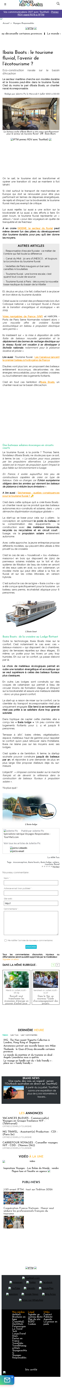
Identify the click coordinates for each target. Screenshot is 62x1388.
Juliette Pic (21, 94)
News (5, 1035)
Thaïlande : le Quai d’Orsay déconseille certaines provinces (29, 1050)
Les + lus (14, 1035)
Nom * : (7, 878)
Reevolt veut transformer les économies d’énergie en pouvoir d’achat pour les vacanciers (16, 999)
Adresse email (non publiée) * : (18, 888)
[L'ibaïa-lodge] (31, 794)
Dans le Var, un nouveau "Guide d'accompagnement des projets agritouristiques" (45, 999)
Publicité (48, 1317)
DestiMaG (17, 1324)
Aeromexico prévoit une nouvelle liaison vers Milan (29, 1046)
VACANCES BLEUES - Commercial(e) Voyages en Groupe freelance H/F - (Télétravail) (26, 1121)
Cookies (32, 1324)
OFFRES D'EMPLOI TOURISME (17, 1126)
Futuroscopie (19, 1326)
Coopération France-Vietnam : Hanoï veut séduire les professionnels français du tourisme (28, 1211)
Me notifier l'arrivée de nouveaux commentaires (30, 940)
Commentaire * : (11, 909)
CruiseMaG (18, 1322)
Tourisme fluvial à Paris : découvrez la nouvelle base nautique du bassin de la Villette (30, 283)
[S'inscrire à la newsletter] (7, 1380)
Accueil (6, 23)
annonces (31, 1113)
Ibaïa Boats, (48, 382)
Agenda (48, 1319)
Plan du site (34, 1319)
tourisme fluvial (52, 864)
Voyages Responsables (23, 23)
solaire (56, 862)
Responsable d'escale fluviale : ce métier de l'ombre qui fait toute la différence (29, 252)
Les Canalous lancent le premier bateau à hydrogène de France (31, 359)
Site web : (8, 898)
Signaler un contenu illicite (35, 1315)
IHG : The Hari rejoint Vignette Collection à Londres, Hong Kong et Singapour (26, 1041)
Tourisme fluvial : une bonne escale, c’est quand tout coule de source (27, 275)
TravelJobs (17, 1343)
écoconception (20, 862)
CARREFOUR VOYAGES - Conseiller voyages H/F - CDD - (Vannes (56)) (30, 1144)
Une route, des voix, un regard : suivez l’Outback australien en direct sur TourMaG (31, 1082)
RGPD (31, 1322)
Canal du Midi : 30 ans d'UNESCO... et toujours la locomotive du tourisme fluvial (30, 260)
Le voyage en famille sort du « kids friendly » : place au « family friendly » (28, 1062)
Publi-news (31, 1182)
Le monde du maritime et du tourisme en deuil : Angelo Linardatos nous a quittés (28, 1056)
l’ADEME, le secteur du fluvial (35, 228)
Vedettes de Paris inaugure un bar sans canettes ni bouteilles (26, 268)
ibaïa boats (33, 862)
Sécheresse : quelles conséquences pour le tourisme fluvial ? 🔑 (31, 494)
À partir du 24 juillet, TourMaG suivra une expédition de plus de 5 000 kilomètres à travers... (42, 1092)
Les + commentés (29, 1035)
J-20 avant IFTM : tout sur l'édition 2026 (28, 1189)
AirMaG (16, 1314)
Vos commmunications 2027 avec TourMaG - (31, 13)
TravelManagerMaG (19, 1347)
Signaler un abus (11, 959)
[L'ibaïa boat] (31, 599)
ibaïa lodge (46, 862)
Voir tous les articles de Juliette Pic (22, 843)
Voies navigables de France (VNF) (23, 316)
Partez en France (17, 1339)
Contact (48, 1314)
